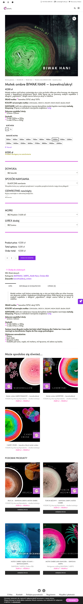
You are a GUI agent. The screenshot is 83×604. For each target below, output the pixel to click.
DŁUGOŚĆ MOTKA (12, 136)
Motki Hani (29, 80)
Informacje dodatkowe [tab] (30, 286)
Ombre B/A (44, 275)
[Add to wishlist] (7, 360)
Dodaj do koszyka (27, 258)
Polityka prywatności (34, 595)
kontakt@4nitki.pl (61, 2)
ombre (28, 278)
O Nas (9, 595)
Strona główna (9, 80)
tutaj (49, 108)
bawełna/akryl (19, 278)
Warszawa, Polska (75, 2)
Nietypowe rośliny (53, 566)
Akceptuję (72, 600)
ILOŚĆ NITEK (10, 125)
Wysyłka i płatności (67, 595)
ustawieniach (16, 602)
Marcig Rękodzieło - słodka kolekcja (26, 398)
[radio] (7, 129)
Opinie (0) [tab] (52, 286)
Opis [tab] (10, 286)
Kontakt (19, 595)
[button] (74, 18)
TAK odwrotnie (14, 195)
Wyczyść (9, 147)
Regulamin (50, 595)
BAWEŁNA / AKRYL (21, 275)
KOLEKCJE (20, 80)
